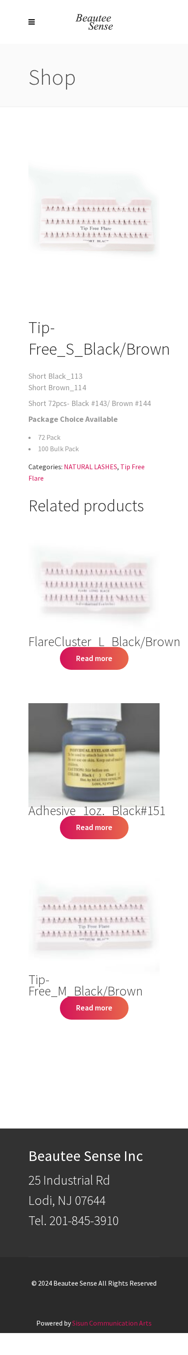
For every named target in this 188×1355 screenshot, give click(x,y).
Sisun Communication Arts (112, 1323)
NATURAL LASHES (90, 466)
